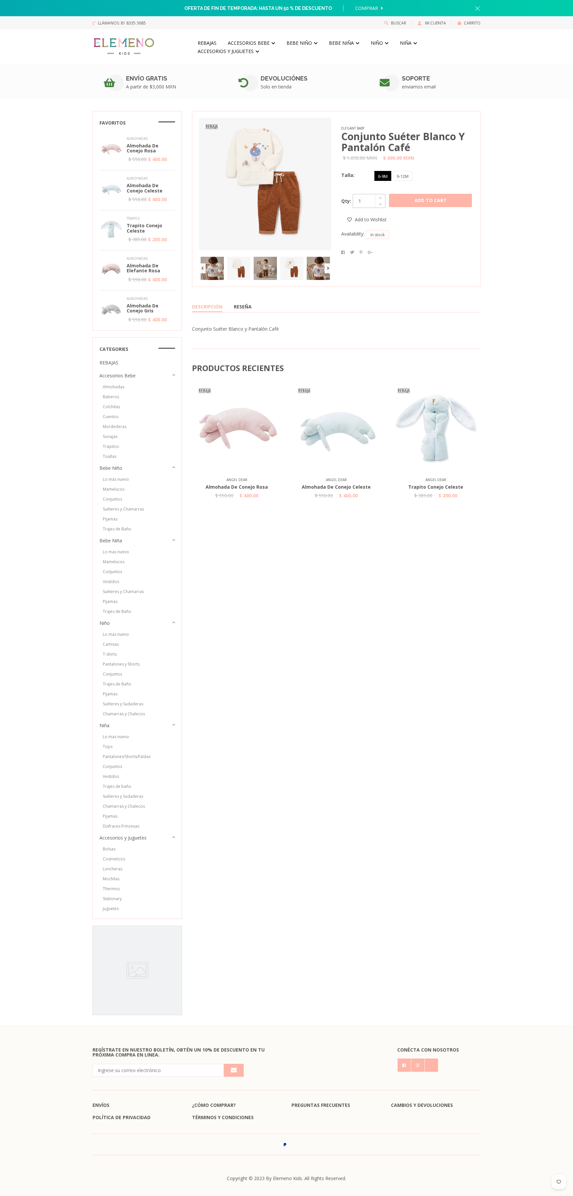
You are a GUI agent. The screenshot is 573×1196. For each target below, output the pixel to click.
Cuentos (110, 416)
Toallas (109, 456)
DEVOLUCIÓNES (284, 78)
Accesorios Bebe (249, 43)
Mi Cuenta (435, 23)
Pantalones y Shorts (121, 664)
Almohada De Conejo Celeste (336, 487)
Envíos (101, 1105)
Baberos (111, 397)
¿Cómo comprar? (214, 1105)
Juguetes (111, 908)
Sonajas (110, 436)
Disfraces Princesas (121, 826)
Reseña (243, 306)
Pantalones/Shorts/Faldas (127, 756)
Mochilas (111, 879)
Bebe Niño (299, 43)
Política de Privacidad (122, 1117)
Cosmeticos (114, 859)
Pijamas (110, 519)
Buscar (398, 23)
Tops (107, 746)
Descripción (207, 306)
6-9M (383, 176)
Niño (377, 43)
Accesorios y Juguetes (226, 51)
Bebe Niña (342, 43)
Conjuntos (112, 499)
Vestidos (111, 581)
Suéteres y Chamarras (123, 509)
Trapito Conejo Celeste (435, 487)
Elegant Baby (352, 128)
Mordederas (114, 426)
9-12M (403, 176)
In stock (377, 235)
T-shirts (110, 654)
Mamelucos (113, 489)
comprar (367, 8)
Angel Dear (236, 479)
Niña (406, 43)
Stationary (112, 898)
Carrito (472, 23)
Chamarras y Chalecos (124, 714)
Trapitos (111, 446)
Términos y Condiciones (223, 1117)
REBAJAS (207, 43)
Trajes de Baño (117, 529)
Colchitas (111, 406)
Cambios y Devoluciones (422, 1105)
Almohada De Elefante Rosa (143, 268)
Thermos (111, 889)
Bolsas (109, 849)
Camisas (111, 644)
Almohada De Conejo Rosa (237, 487)
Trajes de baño (117, 786)
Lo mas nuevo (116, 479)
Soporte (416, 78)
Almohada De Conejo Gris (143, 308)
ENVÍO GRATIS (146, 78)
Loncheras (112, 869)
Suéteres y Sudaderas (123, 704)
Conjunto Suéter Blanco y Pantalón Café (403, 142)
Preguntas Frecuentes (320, 1105)
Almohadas (113, 387)
